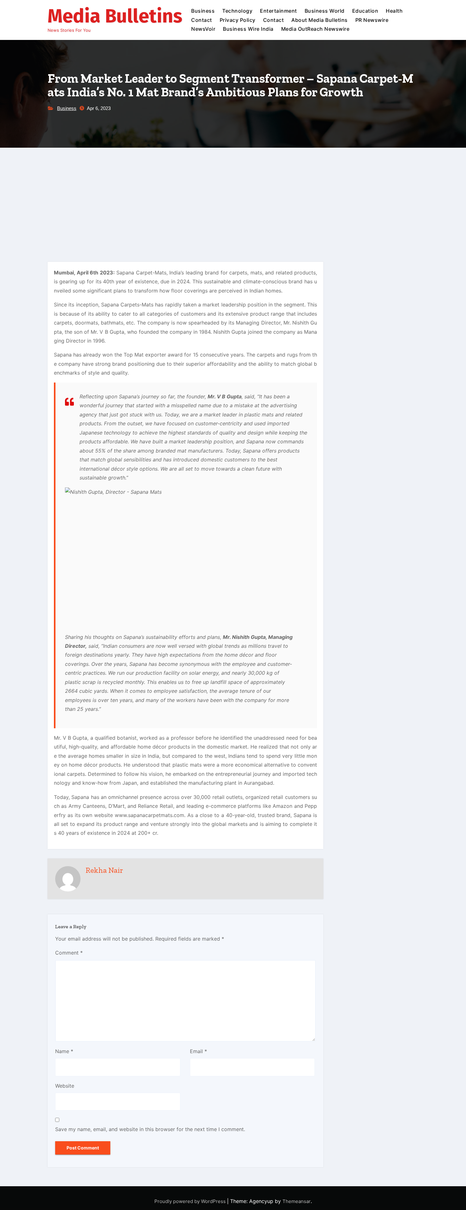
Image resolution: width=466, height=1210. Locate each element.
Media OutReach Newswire (315, 29)
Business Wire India (248, 29)
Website (64, 1086)
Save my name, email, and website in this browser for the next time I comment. (150, 1129)
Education (365, 11)
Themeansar (296, 1201)
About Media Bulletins (319, 20)
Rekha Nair (104, 870)
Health (394, 11)
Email (198, 1051)
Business (203, 11)
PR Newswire (372, 20)
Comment (69, 952)
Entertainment (278, 11)
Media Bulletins (115, 16)
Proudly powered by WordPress (190, 1201)
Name (64, 1051)
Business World (325, 11)
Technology (237, 11)
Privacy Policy (238, 20)
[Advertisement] (233, 195)
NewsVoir (203, 29)
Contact (201, 20)
